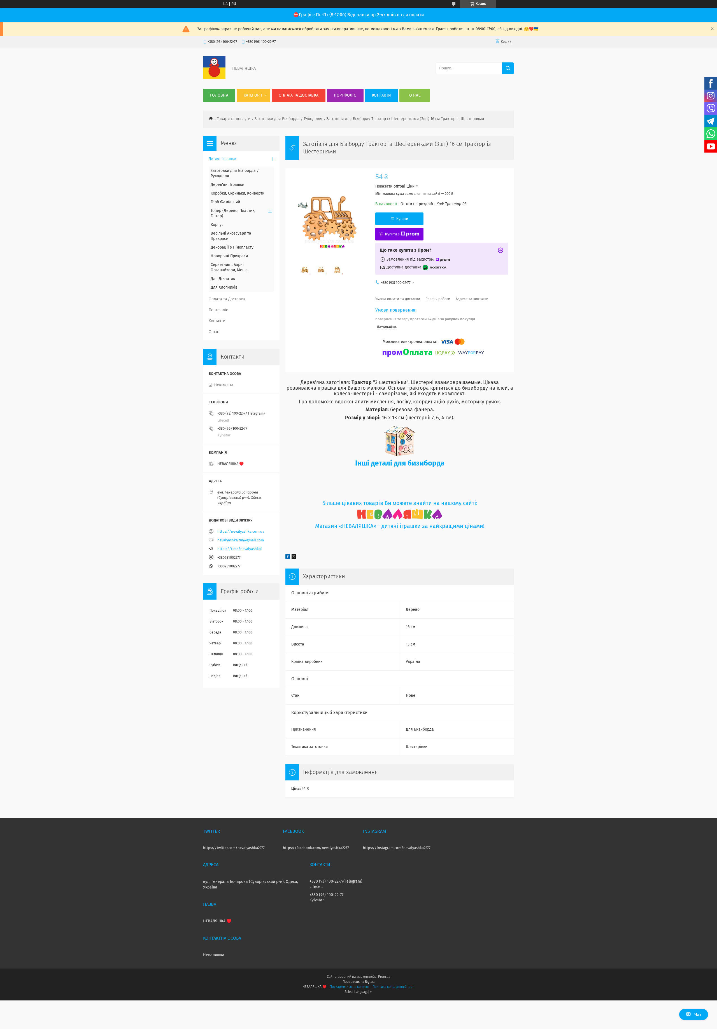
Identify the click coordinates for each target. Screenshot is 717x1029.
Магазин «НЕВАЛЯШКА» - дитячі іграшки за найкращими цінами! (400, 526)
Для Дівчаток (223, 279)
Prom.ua (384, 977)
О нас (415, 95)
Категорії (253, 95)
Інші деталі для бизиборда (399, 463)
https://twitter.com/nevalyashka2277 (234, 848)
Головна (219, 95)
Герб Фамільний (225, 202)
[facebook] (287, 558)
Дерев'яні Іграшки (227, 185)
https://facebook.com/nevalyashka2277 (316, 848)
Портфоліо (345, 95)
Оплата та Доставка (298, 95)
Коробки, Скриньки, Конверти (237, 193)
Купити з (392, 234)
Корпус (217, 225)
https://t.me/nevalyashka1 (239, 549)
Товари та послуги (233, 119)
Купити (402, 219)
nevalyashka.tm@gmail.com (240, 540)
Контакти (381, 95)
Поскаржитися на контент (349, 987)
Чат (697, 1014)
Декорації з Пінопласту (232, 247)
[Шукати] (508, 68)
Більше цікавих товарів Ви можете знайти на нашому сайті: (400, 503)
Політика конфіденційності (394, 987)
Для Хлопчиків (224, 287)
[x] (294, 558)
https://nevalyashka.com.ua (240, 532)
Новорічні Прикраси (229, 256)
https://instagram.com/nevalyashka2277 (396, 848)
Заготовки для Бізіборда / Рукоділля (288, 119)
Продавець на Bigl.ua (358, 982)
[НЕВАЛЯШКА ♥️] (214, 77)
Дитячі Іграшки (222, 159)
